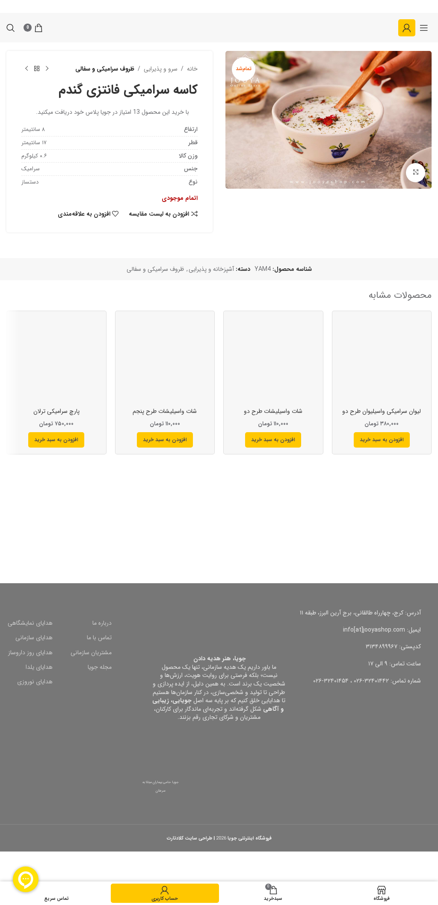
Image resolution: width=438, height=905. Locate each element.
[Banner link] (328, 530)
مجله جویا (100, 667)
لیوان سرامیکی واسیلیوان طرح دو (381, 411)
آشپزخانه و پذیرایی (211, 269)
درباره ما (102, 623)
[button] (382, 440)
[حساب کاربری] (406, 27)
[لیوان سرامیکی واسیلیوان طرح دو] (382, 360)
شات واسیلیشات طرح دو (273, 411)
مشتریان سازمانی (91, 652)
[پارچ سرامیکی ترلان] (56, 360)
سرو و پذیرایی (161, 69)
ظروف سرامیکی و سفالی (104, 69)
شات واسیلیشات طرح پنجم (165, 411)
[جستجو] (10, 27)
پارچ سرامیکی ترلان (56, 411)
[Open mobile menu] (423, 27)
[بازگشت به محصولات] (37, 69)
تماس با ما (99, 637)
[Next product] (26, 69)
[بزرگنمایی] (415, 172)
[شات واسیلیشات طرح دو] (273, 360)
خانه (192, 69)
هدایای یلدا (39, 667)
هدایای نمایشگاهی (30, 623)
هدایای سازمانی (34, 637)
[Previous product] (47, 69)
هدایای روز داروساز (30, 652)
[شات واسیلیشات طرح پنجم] (165, 360)
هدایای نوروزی (35, 681)
